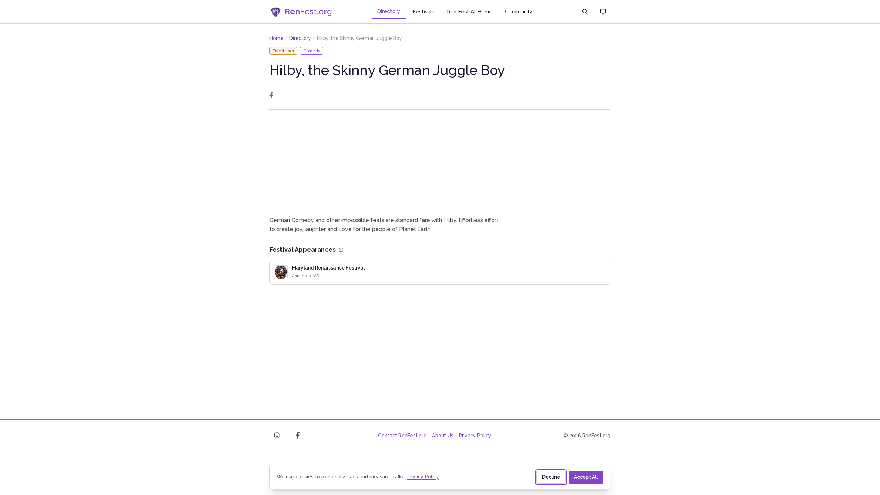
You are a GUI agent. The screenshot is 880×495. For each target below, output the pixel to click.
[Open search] (585, 11)
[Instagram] (277, 435)
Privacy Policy (475, 435)
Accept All (586, 477)
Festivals (423, 12)
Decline (551, 477)
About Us (442, 435)
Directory (388, 11)
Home (277, 38)
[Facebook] (297, 435)
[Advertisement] (440, 163)
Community (518, 12)
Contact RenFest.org (402, 435)
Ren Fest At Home (470, 12)
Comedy (311, 50)
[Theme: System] (602, 11)
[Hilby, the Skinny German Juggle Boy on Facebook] (271, 95)
